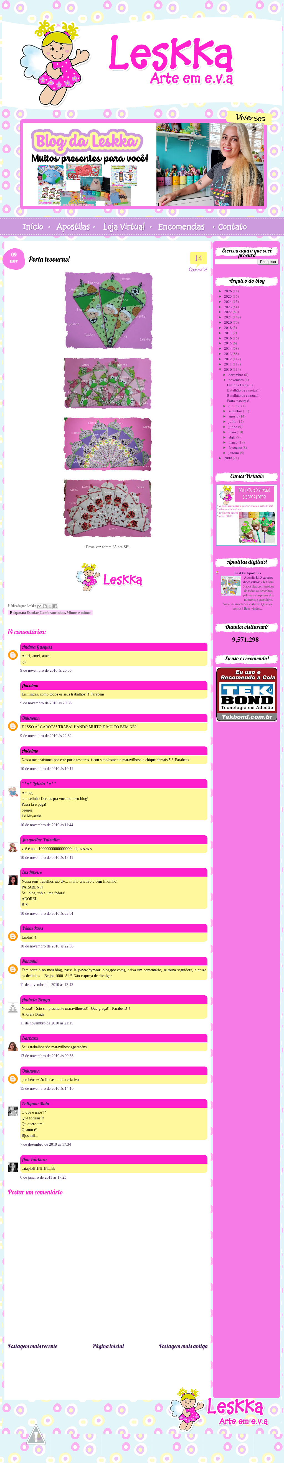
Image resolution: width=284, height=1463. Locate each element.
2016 (228, 338)
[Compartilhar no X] (50, 606)
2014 (228, 348)
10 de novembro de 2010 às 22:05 (46, 946)
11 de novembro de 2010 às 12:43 (46, 985)
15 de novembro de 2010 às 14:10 (46, 1088)
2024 (228, 301)
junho (233, 426)
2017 (228, 332)
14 (198, 257)
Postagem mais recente (32, 1346)
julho (233, 421)
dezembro (236, 374)
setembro (236, 410)
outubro (235, 405)
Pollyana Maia (35, 1103)
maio (233, 431)
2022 (228, 311)
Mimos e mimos (79, 613)
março (234, 442)
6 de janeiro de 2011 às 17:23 (43, 1177)
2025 (228, 296)
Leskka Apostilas (247, 572)
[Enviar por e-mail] (39, 606)
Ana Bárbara (34, 1159)
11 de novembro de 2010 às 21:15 (46, 1023)
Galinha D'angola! (240, 384)
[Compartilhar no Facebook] (55, 606)
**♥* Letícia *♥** (39, 783)
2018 (228, 327)
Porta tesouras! (238, 400)
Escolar (33, 613)
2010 (228, 369)
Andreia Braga (36, 1000)
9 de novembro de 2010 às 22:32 (46, 736)
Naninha (29, 961)
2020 (228, 322)
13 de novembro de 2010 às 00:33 (46, 1056)
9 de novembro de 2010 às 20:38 (46, 703)
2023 (228, 306)
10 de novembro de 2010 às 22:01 (46, 913)
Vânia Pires (32, 928)
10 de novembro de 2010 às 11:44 (46, 825)
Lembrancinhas (52, 613)
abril (232, 437)
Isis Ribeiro (32, 872)
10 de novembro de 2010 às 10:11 (46, 769)
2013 (228, 353)
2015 (228, 343)
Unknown (31, 718)
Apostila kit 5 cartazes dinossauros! (258, 579)
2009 (228, 457)
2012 (228, 358)
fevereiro (236, 447)
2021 (228, 317)
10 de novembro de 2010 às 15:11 (46, 858)
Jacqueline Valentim (41, 840)
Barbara (30, 1038)
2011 (228, 364)
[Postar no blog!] (44, 606)
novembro (237, 379)
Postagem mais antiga (183, 1346)
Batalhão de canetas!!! (243, 390)
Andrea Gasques (37, 647)
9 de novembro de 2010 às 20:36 (46, 670)
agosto (234, 416)
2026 (228, 291)
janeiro (234, 452)
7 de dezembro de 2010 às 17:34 (45, 1144)
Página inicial (108, 1346)
